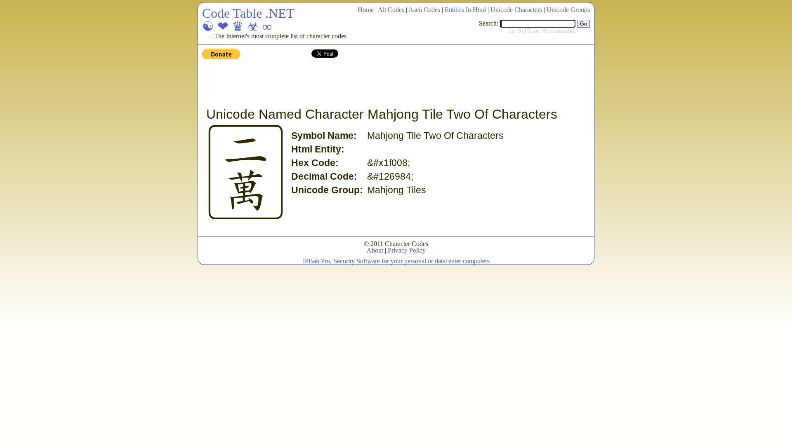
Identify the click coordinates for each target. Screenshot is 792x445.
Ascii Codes (424, 9)
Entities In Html (465, 9)
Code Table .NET (248, 13)
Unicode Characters (516, 9)
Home (366, 9)
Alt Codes (391, 9)
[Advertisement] (352, 83)
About (375, 250)
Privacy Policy (407, 250)
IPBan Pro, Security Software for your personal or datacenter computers (396, 261)
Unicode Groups (568, 9)
